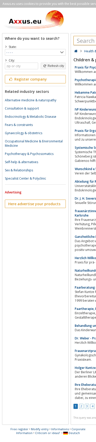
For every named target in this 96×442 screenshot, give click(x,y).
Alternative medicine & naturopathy (30, 100)
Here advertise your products (34, 203)
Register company (30, 79)
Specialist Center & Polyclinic (25, 178)
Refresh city (55, 66)
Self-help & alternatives (21, 162)
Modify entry (40, 429)
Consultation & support (22, 108)
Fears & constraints (19, 125)
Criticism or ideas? (47, 433)
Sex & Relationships (19, 170)
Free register (19, 429)
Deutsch (74, 433)
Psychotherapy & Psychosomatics (29, 154)
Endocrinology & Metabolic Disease (30, 116)
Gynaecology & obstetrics (23, 133)
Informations (60, 429)
